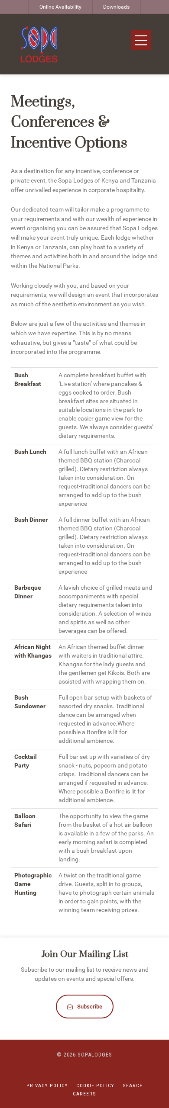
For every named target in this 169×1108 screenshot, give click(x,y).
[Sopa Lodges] (39, 44)
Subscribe (89, 1006)
